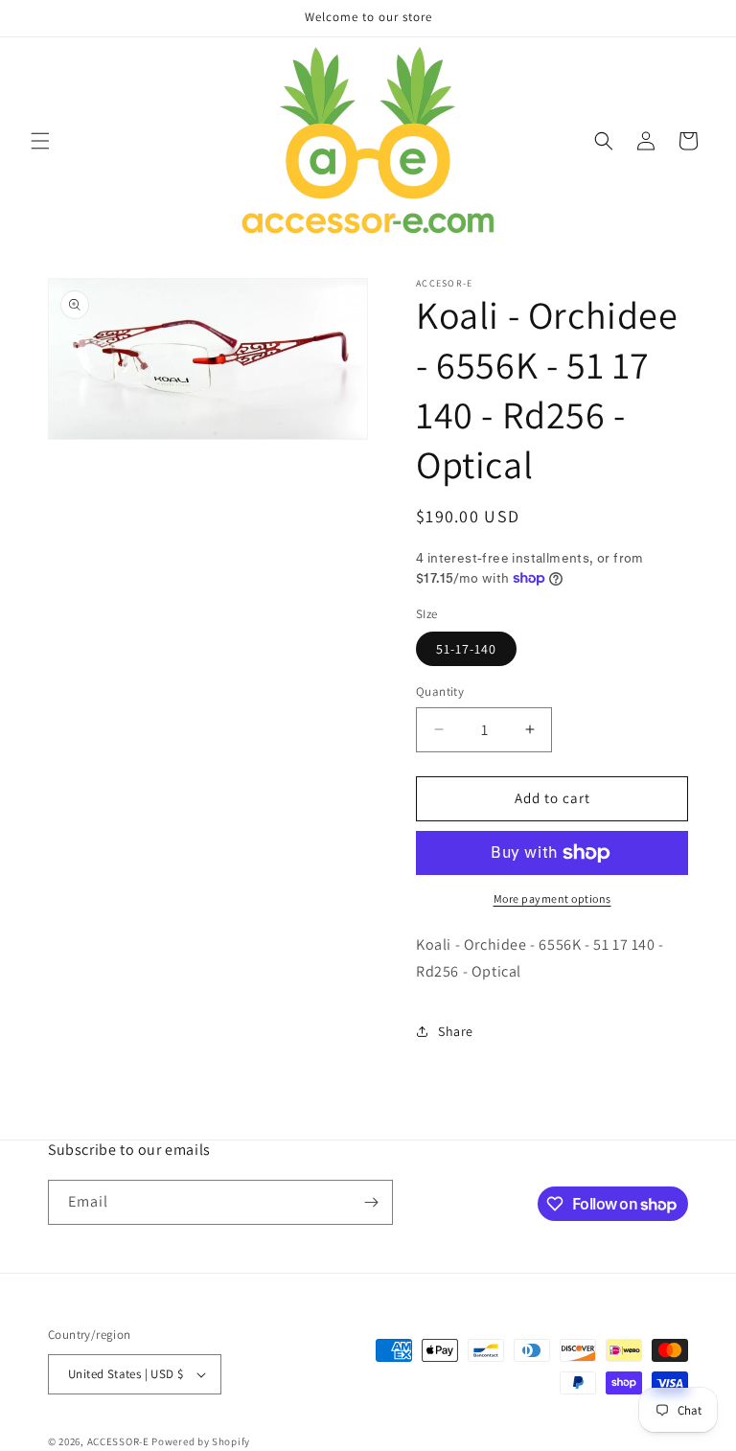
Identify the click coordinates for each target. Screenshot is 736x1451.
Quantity (440, 691)
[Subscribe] (371, 1202)
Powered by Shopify (200, 1441)
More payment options (552, 898)
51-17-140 (466, 648)
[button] (40, 141)
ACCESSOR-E (118, 1441)
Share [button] (455, 1031)
